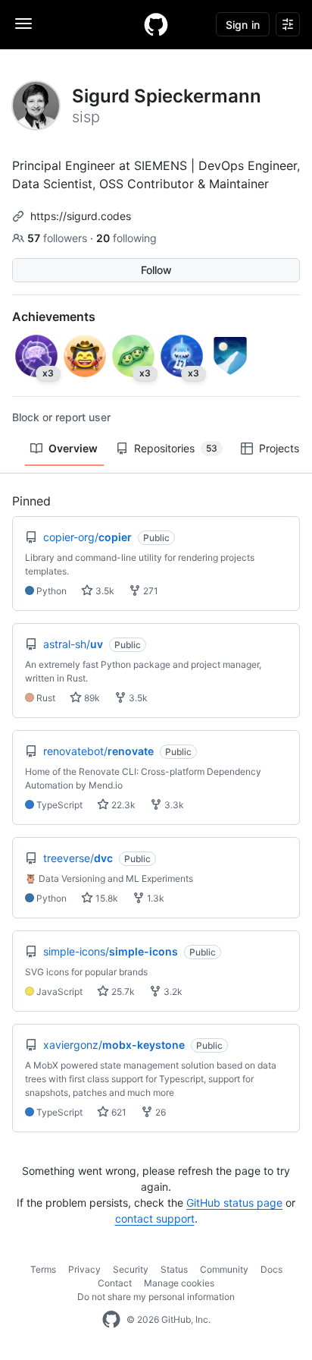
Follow (156, 269)
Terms (43, 1269)
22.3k (122, 805)
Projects (279, 448)
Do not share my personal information (156, 1296)
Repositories (175, 448)
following (126, 237)
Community (224, 1269)
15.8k (105, 898)
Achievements (53, 316)
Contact (115, 1283)
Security (130, 1269)
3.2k (172, 991)
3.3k (173, 805)
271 (149, 591)
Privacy (84, 1269)
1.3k (154, 898)
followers (58, 237)
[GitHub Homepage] (111, 1320)
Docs (271, 1269)
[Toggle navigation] (23, 23)
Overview (73, 448)
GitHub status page (234, 1202)
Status (174, 1269)
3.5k (103, 591)
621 (117, 1112)
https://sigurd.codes (80, 215)
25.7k (122, 991)
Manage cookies (179, 1283)
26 (159, 1112)
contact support (155, 1218)
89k (91, 698)
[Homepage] (156, 24)
